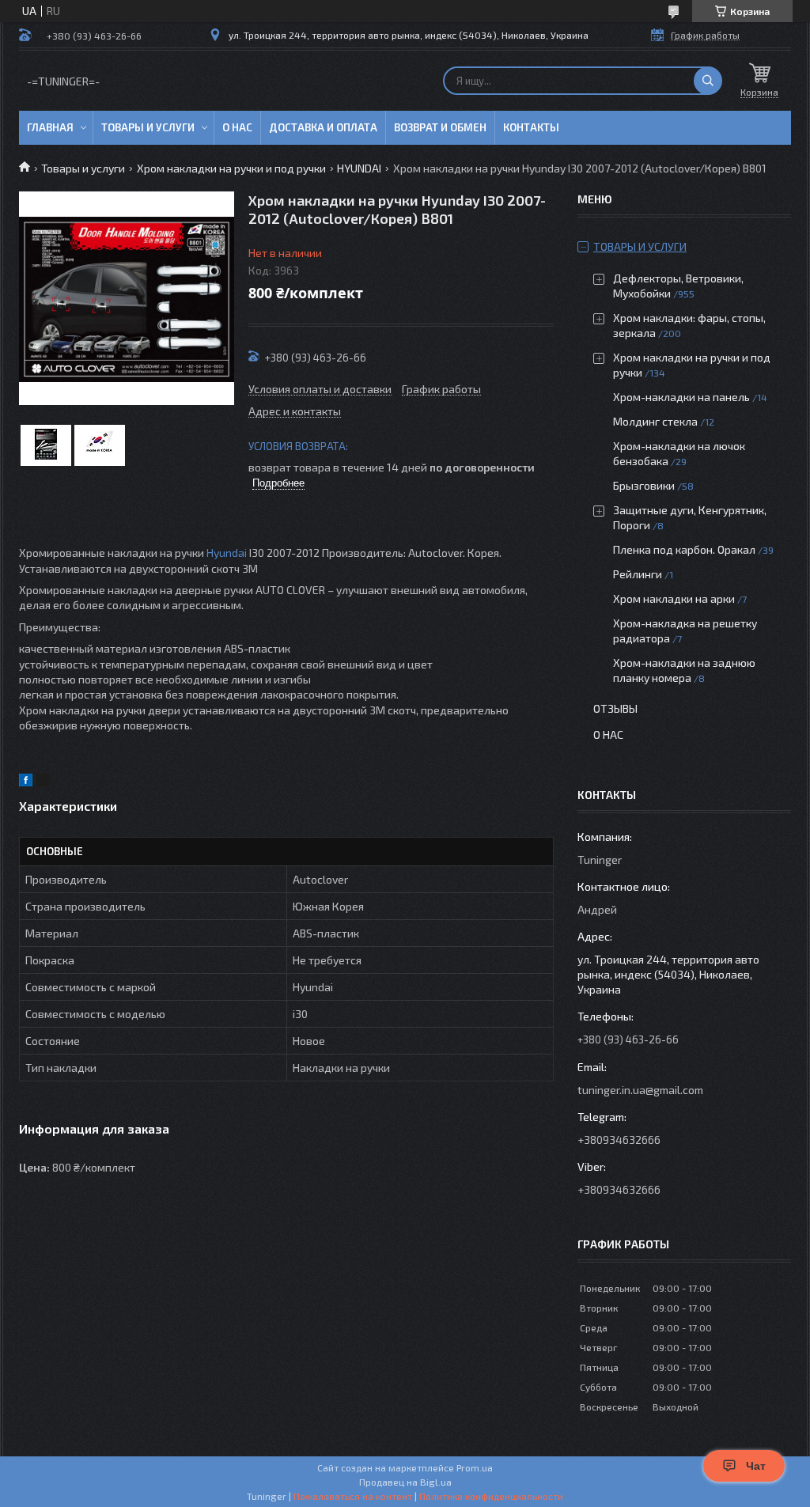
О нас (237, 127)
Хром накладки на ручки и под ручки (231, 168)
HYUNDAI (359, 168)
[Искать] (708, 80)
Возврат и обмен (440, 127)
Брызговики (644, 485)
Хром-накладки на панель (681, 396)
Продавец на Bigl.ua (405, 1481)
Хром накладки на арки (674, 598)
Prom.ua (474, 1467)
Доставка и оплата (323, 127)
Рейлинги (637, 574)
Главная (50, 127)
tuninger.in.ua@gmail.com (640, 1089)
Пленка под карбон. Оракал (684, 549)
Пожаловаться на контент (352, 1495)
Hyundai (226, 552)
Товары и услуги (148, 127)
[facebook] (25, 782)
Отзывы (615, 708)
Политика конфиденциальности (491, 1495)
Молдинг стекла (655, 421)
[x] (42, 782)
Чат (756, 1466)
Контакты (531, 127)
